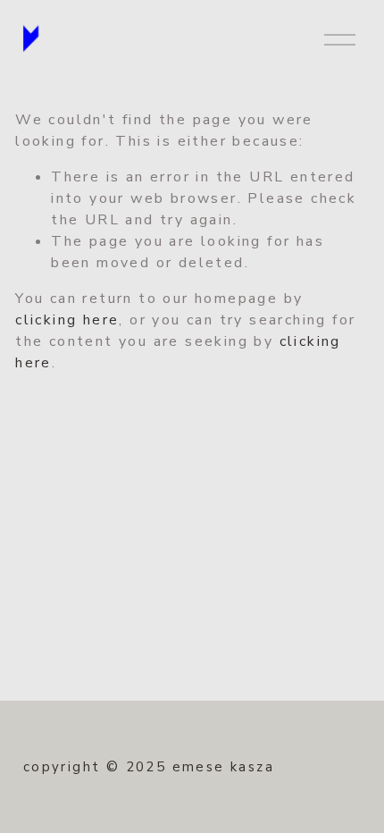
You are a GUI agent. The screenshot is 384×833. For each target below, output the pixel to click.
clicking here (67, 320)
